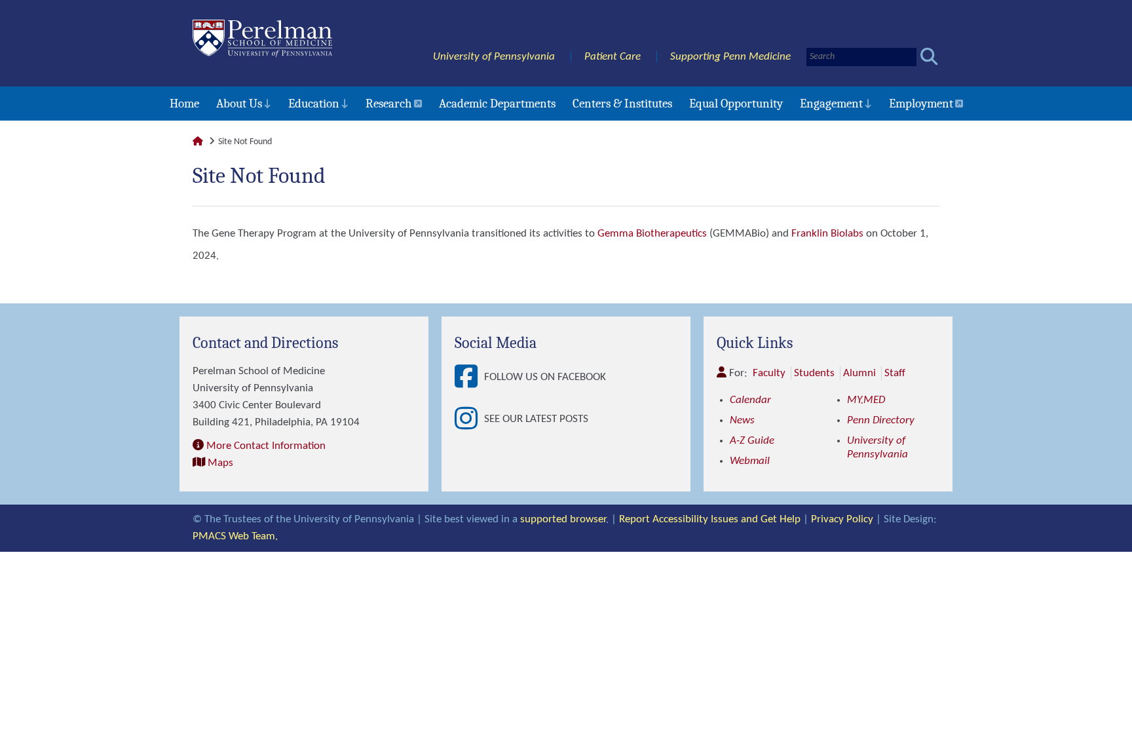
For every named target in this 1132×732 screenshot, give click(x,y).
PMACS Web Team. (235, 536)
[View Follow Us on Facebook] (469, 377)
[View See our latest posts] (469, 419)
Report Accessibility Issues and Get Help (710, 519)
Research (389, 103)
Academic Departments (497, 103)
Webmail (750, 461)
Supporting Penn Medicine (730, 56)
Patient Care (612, 56)
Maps (220, 463)
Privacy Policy (842, 519)
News (742, 420)
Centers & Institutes (622, 103)
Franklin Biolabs (827, 233)
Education (313, 103)
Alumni (859, 373)
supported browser (563, 519)
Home (184, 103)
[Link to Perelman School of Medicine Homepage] (198, 142)
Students (814, 373)
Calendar (750, 400)
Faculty (769, 373)
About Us (239, 103)
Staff (894, 373)
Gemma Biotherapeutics (652, 233)
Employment (921, 103)
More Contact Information (266, 446)
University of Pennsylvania (494, 56)
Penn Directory (881, 420)
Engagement (831, 103)
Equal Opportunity (736, 103)
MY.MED (866, 400)
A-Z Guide (752, 440)
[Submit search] (929, 57)
